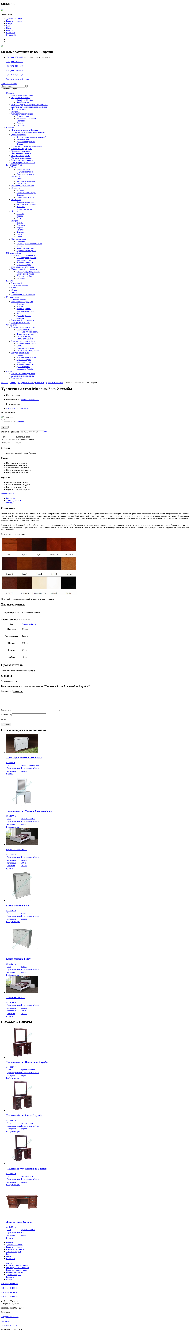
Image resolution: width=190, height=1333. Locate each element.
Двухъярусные (23, 139)
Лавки (14, 292)
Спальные (15, 188)
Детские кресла (23, 366)
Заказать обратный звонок (17, 79)
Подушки (21, 121)
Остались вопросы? (9, 1325)
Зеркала (20, 246)
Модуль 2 (15, 111)
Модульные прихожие (26, 204)
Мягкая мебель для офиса (22, 267)
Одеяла (20, 123)
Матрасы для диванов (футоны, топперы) (29, 104)
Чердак (20, 144)
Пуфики (20, 318)
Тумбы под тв (23, 183)
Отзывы (9, 503)
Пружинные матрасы (20, 97)
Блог (8, 26)
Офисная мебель (13, 253)
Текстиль (21, 125)
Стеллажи (21, 241)
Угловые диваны (24, 309)
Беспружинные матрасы (22, 95)
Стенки (20, 179)
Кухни (14, 167)
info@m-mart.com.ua (9, 1316)
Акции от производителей (23, 373)
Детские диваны (24, 315)
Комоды (20, 195)
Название (6, 715)
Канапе (20, 313)
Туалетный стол (29, 624)
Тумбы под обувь (24, 209)
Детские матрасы (18, 109)
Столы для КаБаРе (25, 339)
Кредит (9, 23)
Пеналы (20, 230)
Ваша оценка (7, 691)
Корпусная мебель (14, 165)
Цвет (3, 419)
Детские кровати (18, 135)
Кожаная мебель (18, 299)
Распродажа (16, 378)
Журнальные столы (25, 248)
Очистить (20, 422)
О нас (8, 28)
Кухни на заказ (23, 169)
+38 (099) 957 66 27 (14, 57)
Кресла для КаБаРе (19, 285)
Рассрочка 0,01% (8, 494)
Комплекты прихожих (26, 202)
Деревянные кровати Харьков (24, 130)
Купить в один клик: (10, 432)
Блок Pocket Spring (25, 100)
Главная (4, 382)
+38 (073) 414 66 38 (14, 66)
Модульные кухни (25, 172)
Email (4, 719)
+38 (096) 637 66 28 (14, 70)
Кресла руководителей (26, 257)
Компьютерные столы (26, 343)
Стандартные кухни (25, 174)
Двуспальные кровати (21, 153)
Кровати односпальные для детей (31, 137)
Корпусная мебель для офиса (24, 269)
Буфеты (20, 227)
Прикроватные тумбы (26, 251)
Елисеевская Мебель (30, 399)
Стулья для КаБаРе (25, 369)
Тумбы (19, 234)
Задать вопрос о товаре (17, 408)
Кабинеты (21, 278)
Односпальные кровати (21, 158)
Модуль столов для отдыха (23, 327)
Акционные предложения (22, 376)
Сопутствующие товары (22, 114)
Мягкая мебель (17, 283)
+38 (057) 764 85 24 (14, 75)
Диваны (20, 304)
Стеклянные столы (30, 332)
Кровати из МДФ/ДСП (21, 149)
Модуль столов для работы (23, 341)
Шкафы (20, 223)
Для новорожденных (26, 142)
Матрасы (10, 93)
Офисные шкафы (24, 276)
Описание (10, 498)
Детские (15, 211)
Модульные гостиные (26, 181)
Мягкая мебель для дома (22, 302)
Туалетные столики (25, 197)
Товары (13, 382)
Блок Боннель (23, 102)
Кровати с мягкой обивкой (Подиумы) (28, 132)
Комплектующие (18, 239)
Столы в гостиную (25, 336)
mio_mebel (5, 1321)
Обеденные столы (24, 329)
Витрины (21, 225)
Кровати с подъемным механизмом (27, 146)
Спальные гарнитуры (20, 151)
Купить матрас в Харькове (17, 1265)
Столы (14, 290)
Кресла (20, 216)
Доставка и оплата (14, 19)
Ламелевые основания (26, 118)
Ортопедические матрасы (17, 1268)
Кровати (10, 128)
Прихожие (16, 200)
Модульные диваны (25, 311)
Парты (19, 218)
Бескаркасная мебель (20, 322)
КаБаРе (9, 281)
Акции (9, 371)
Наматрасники (23, 116)
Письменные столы (25, 274)
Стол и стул (11, 325)
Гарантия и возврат (14, 21)
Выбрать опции (13, 827)
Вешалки (21, 206)
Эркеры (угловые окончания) (29, 244)
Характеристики (13, 500)
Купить (4, 427)
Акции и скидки (13, 1252)
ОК (45, 432)
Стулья (14, 288)
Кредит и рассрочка (15, 1249)
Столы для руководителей (28, 271)
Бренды (9, 30)
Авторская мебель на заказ (23, 295)
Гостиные (15, 176)
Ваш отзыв (6, 710)
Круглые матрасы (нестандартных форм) (29, 107)
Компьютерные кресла (26, 262)
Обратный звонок (9, 83)
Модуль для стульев (20, 353)
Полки (19, 237)
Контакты (10, 33)
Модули (14, 220)
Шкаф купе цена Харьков (22, 186)
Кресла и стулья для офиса (23, 255)
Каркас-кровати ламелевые (23, 162)
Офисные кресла (24, 260)
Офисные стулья (24, 264)
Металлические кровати (22, 160)
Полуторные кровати (20, 155)
